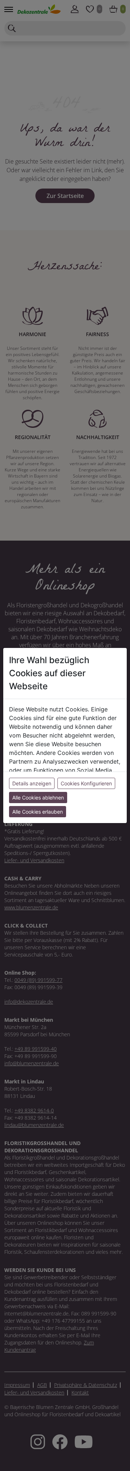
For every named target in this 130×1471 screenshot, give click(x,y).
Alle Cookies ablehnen (38, 797)
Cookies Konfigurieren (86, 783)
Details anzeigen (31, 783)
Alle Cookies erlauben (37, 812)
